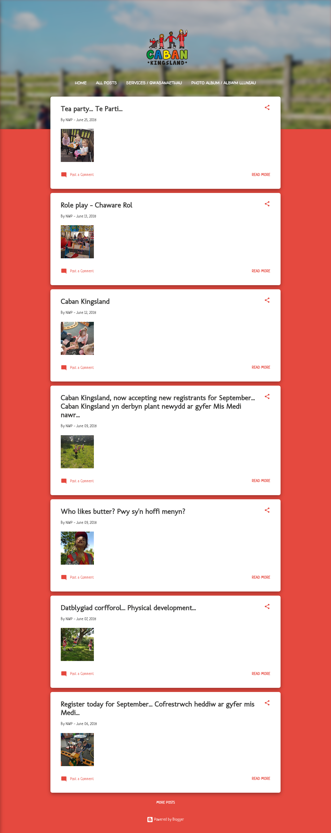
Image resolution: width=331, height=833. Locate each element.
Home (81, 82)
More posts (165, 803)
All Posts (106, 82)
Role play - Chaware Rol (96, 205)
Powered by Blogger (168, 820)
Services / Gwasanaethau (154, 82)
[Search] (277, 14)
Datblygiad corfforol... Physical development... (128, 607)
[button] (267, 108)
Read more (261, 175)
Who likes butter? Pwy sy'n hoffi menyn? (123, 511)
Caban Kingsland (85, 301)
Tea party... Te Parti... (92, 108)
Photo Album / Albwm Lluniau (223, 82)
